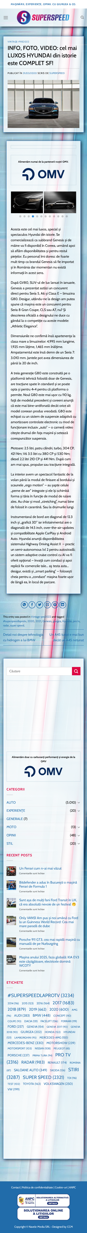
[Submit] (76, 671)
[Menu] (5, 17)
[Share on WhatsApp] (24, 604)
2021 (38, 621)
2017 (63, 1002)
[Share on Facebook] (32, 604)
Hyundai (67, 621)
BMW (41, 1015)
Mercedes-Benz (26, 1043)
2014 (13, 1003)
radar (6, 625)
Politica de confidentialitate (37, 1187)
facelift (49, 1021)
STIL (10, 843)
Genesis (47, 621)
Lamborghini (25, 1037)
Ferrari (69, 1021)
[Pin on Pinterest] (55, 604)
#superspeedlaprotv (14, 621)
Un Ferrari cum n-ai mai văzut (40, 868)
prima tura (42, 1055)
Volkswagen (58, 1084)
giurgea (57, 621)
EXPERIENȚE (16, 811)
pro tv (76, 621)
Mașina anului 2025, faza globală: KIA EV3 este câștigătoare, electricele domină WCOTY (49, 961)
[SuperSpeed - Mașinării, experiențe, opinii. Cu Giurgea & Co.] (43, 18)
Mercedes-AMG (53, 1037)
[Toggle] (78, 802)
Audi (22, 1015)
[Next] (73, 206)
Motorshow (60, 1043)
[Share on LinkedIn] (62, 604)
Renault (57, 1062)
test (14, 1083)
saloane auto (30, 1070)
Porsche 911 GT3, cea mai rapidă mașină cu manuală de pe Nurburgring (49, 942)
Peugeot (62, 1048)
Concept (62, 1015)
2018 (17, 1009)
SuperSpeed (57, 73)
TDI (72, 1078)
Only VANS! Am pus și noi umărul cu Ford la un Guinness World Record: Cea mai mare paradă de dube (48, 922)
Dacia (31, 1021)
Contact (15, 1187)
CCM (70, 1226)
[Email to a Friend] (47, 604)
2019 (37, 1009)
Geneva (35, 1026)
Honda (53, 1032)
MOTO (11, 827)
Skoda (57, 1070)
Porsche (19, 1055)
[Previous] (14, 206)
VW (14, 1089)
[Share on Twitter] (39, 604)
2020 (30, 621)
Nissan (43, 1048)
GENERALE (15, 819)
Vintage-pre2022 (18, 41)
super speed (17, 625)
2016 (43, 1003)
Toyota (32, 1083)
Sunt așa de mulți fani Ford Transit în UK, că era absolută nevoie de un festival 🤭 (48, 902)
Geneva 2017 (57, 1026)
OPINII (11, 835)
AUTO (11, 802)
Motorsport (20, 1048)
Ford (16, 1026)
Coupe (14, 1021)
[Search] (82, 17)
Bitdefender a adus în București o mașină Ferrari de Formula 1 (48, 884)
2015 (28, 1003)
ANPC (72, 1187)
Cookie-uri (61, 1187)
